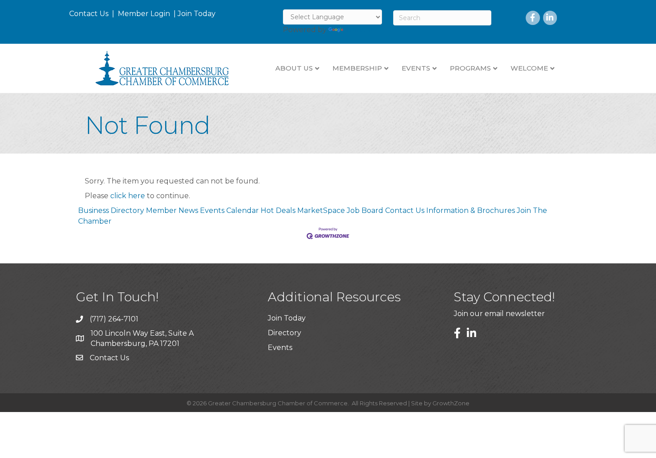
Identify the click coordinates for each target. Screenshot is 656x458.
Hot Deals (278, 210)
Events (280, 347)
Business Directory (111, 210)
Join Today (197, 13)
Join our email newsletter (499, 313)
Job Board (365, 210)
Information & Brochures (470, 210)
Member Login (144, 13)
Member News (172, 210)
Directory (284, 333)
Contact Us (88, 13)
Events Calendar (229, 210)
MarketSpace (321, 210)
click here (127, 196)
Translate (361, 29)
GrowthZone (450, 403)
